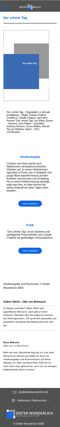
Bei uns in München (16, 345)
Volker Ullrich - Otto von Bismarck (24, 301)
